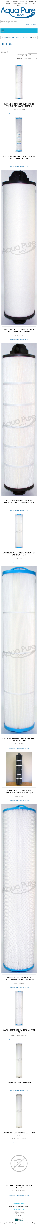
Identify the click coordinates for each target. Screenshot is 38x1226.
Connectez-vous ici (12, 1)
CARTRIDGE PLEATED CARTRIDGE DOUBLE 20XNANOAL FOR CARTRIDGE (19, 979)
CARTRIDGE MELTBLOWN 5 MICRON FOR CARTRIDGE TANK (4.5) (19, 331)
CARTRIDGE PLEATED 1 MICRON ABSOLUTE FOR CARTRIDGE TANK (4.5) (19, 502)
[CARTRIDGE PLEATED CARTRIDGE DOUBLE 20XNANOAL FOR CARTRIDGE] (19, 888)
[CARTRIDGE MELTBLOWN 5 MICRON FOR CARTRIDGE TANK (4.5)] (19, 247)
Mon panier (32, 1)
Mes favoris (6, 3)
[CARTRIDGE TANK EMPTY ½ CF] (19, 1060)
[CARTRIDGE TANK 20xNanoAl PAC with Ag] (19, 1008)
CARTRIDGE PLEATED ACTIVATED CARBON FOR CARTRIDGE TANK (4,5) (19, 792)
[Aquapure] (19, 12)
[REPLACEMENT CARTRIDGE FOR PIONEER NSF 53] (19, 1163)
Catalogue (11, 37)
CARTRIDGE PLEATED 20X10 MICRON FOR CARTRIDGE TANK (19, 739)
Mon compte (24, 1)
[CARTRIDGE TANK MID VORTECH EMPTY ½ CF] (19, 1111)
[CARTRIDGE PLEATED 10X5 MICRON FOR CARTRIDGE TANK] (19, 531)
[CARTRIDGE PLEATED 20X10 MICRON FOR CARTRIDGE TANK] (19, 650)
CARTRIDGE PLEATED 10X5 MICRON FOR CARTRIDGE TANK (19, 554)
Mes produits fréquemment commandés (24, 3)
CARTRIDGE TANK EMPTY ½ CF (19, 1083)
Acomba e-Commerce (20, 1225)
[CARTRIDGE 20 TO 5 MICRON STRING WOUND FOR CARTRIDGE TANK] (19, 82)
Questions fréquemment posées (19, 1206)
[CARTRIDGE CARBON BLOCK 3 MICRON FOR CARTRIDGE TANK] (19, 134)
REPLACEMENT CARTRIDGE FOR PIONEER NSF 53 (19, 1186)
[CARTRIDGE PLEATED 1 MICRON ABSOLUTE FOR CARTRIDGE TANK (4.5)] (19, 419)
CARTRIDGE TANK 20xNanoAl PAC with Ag (19, 1031)
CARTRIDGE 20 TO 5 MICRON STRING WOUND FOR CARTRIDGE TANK (19, 105)
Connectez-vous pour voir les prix (19, 114)
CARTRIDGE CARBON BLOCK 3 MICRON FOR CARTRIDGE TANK (19, 158)
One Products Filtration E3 (23, 37)
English (19, 5)
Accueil (4, 37)
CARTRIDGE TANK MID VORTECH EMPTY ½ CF (19, 1134)
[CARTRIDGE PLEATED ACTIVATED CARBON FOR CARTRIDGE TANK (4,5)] (19, 769)
